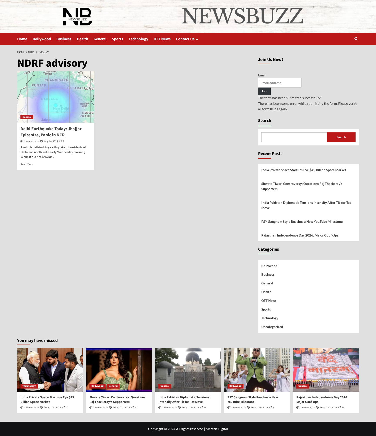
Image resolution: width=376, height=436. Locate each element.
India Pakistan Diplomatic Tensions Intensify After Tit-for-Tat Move (306, 205)
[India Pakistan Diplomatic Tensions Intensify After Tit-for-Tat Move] (188, 370)
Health (82, 39)
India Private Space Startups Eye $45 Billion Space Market (303, 170)
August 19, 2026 (259, 407)
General (100, 39)
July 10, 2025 (51, 141)
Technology (138, 39)
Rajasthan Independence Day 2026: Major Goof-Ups (299, 235)
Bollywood (42, 39)
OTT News (162, 39)
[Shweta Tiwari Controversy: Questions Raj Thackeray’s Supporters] (119, 370)
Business (63, 39)
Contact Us (185, 39)
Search (264, 121)
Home (22, 39)
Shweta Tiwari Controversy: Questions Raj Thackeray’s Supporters (301, 186)
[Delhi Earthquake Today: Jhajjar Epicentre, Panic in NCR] (55, 97)
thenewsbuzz (31, 141)
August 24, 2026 (52, 407)
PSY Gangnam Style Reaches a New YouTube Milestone (302, 221)
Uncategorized (272, 327)
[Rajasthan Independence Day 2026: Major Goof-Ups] (326, 370)
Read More (26, 164)
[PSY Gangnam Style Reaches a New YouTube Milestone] (257, 370)
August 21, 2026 (121, 407)
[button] (356, 39)
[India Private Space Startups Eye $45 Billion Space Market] (50, 370)
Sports (117, 39)
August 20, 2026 (190, 407)
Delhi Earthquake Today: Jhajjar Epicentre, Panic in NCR (51, 132)
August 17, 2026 (328, 407)
